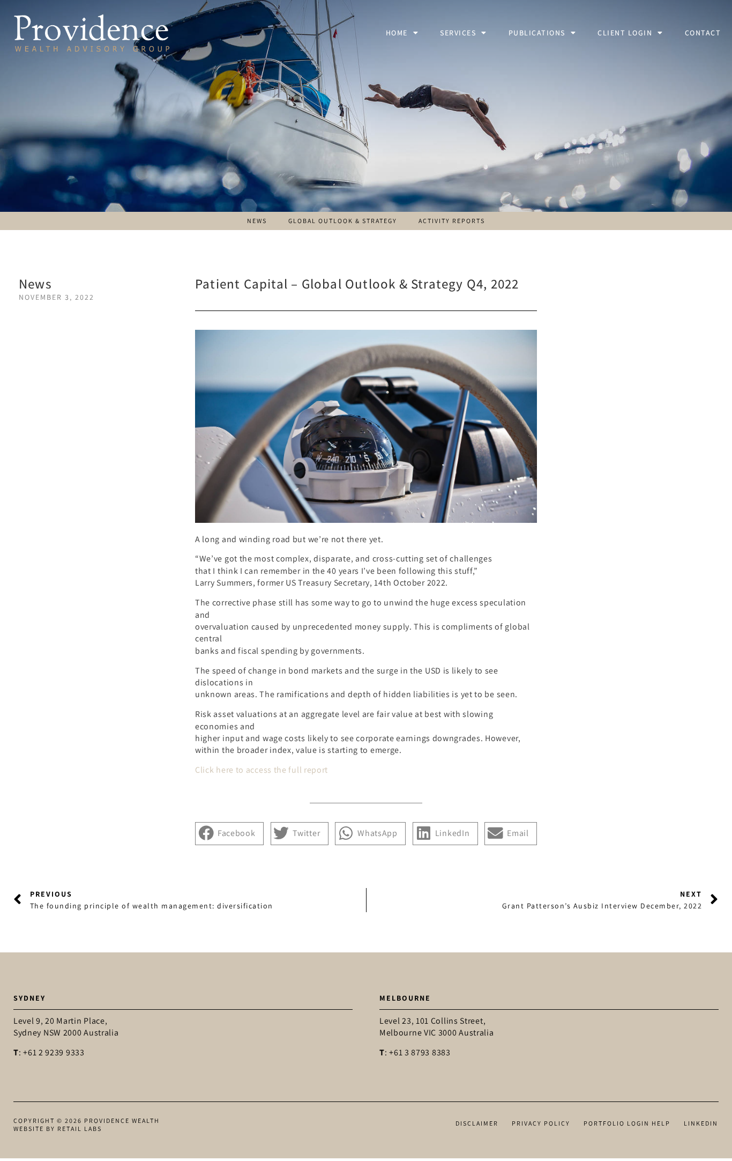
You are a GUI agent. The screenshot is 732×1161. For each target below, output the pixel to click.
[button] (229, 833)
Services (458, 33)
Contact (703, 33)
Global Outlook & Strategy (342, 221)
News (257, 221)
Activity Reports (452, 221)
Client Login (624, 33)
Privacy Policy (541, 1123)
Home (397, 33)
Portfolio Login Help (627, 1123)
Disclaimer (476, 1123)
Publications (537, 33)
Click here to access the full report (261, 769)
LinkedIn (701, 1123)
